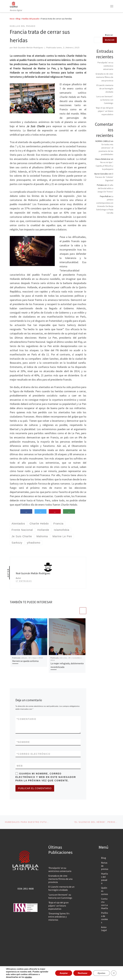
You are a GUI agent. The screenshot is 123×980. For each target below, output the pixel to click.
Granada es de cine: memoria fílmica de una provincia (104, 77)
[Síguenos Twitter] (112, 27)
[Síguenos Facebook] (107, 27)
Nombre (23, 742)
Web (20, 765)
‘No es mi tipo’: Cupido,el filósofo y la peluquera (104, 165)
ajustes (28, 977)
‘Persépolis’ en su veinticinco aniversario (105, 65)
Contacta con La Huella (104, 903)
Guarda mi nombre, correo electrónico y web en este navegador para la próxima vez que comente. (45, 777)
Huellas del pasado (30, 18)
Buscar (109, 35)
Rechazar (82, 973)
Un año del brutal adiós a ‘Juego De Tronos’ (105, 188)
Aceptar (64, 973)
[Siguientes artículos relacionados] (83, 610)
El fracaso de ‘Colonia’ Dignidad (104, 177)
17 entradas (24, 581)
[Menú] (112, 6)
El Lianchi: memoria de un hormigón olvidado (104, 88)
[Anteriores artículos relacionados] (75, 610)
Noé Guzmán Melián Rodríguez (28, 48)
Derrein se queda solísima (25, 660)
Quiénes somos (104, 891)
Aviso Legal (104, 929)
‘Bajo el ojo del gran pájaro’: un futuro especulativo (104, 111)
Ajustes (101, 973)
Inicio (12, 18)
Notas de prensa (104, 865)
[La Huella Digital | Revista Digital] (14, 4)
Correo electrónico (33, 754)
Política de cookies (104, 917)
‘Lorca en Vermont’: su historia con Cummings (104, 99)
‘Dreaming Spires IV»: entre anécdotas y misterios (59, 916)
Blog (18, 18)
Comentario (26, 719)
